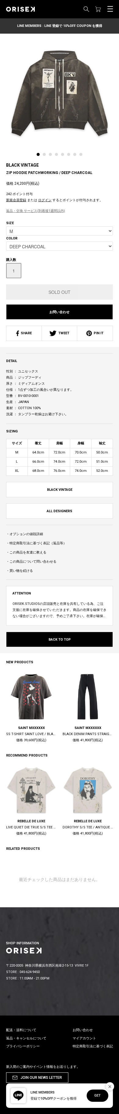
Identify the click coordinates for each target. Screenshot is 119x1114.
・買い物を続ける (19, 571)
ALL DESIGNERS (59, 511)
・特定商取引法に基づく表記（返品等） (36, 543)
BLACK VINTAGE (22, 165)
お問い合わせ (59, 312)
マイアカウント (84, 1038)
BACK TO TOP (60, 640)
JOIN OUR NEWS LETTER (41, 1077)
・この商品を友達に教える (26, 552)
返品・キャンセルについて (26, 1038)
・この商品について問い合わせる (31, 562)
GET (97, 1095)
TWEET (62, 333)
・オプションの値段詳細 (24, 534)
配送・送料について (21, 1030)
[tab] (40, 156)
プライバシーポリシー (23, 1046)
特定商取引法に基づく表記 (93, 1046)
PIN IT (97, 333)
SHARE (25, 333)
